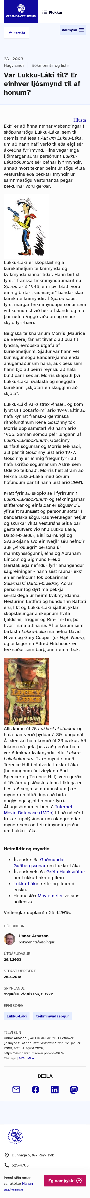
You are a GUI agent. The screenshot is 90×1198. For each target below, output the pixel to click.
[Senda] (16, 1089)
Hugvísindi (14, 65)
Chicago (10, 1058)
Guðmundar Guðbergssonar (39, 863)
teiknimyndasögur (52, 1016)
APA (22, 1058)
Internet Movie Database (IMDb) (38, 810)
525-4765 (20, 1165)
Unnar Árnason (33, 936)
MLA (30, 1058)
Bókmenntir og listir (50, 65)
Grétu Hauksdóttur (65, 872)
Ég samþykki (62, 1180)
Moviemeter (50, 896)
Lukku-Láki (25, 884)
